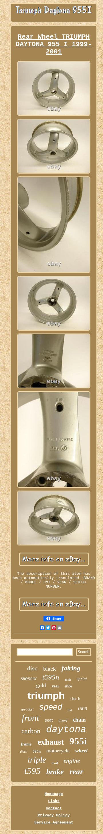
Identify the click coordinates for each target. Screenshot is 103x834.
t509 (82, 708)
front (30, 718)
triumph (46, 695)
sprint (82, 678)
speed (50, 706)
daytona (66, 729)
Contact (54, 808)
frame (26, 744)
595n (37, 751)
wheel (81, 750)
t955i (68, 686)
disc (32, 668)
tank (68, 679)
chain (79, 720)
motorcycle (58, 750)
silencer (29, 678)
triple (37, 759)
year (55, 686)
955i (78, 741)
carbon (30, 731)
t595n (50, 677)
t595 (32, 771)
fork (70, 710)
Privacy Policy (54, 815)
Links (54, 801)
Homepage (54, 794)
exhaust (50, 742)
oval (55, 763)
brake (55, 772)
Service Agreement (53, 822)
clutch (75, 699)
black (49, 669)
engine (72, 760)
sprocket (27, 709)
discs (23, 751)
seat (49, 720)
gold (41, 685)
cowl (63, 720)
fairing (71, 668)
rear (76, 771)
